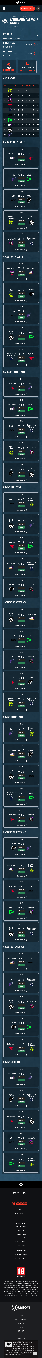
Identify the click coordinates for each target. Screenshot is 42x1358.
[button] (21, 157)
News (21, 1327)
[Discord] (21, 1184)
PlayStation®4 (21, 1238)
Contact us (21, 1338)
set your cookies (16, 1354)
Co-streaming (26, 8)
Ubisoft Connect (21, 1319)
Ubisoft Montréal (21, 1213)
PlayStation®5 (21, 1234)
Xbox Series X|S (21, 1227)
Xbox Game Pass (21, 1223)
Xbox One (21, 1230)
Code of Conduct (21, 1258)
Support (21, 1331)
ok (34, 1353)
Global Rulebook (21, 1254)
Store (21, 1315)
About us (21, 1323)
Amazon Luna (21, 1245)
